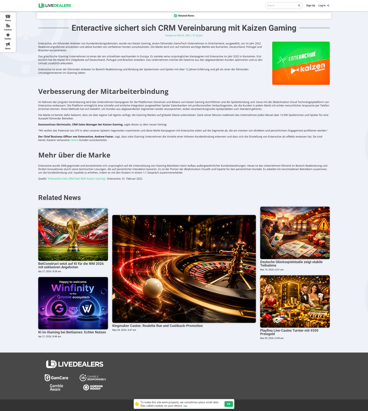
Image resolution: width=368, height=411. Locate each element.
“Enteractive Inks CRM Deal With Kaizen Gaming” (77, 178)
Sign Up (310, 5)
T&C (185, 406)
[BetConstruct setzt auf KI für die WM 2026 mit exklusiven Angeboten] (73, 234)
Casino (74, 140)
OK (228, 404)
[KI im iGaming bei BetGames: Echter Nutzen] (73, 303)
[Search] (299, 5)
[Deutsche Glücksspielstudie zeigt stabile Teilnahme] (295, 233)
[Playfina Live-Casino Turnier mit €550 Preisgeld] (295, 301)
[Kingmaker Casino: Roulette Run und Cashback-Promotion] (184, 269)
